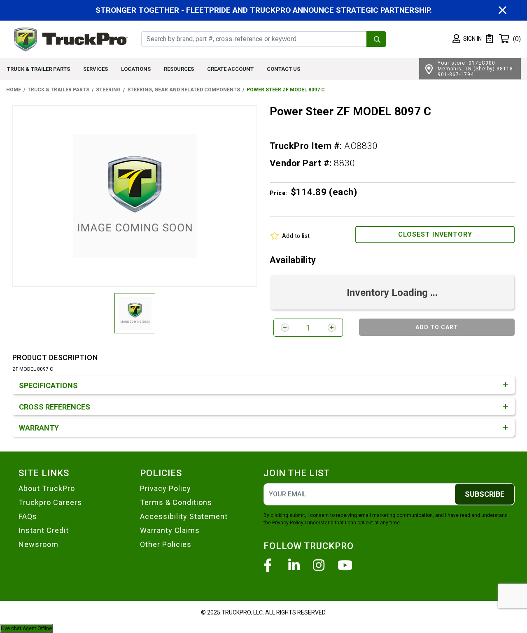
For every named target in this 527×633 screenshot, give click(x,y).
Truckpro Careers (50, 502)
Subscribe (484, 494)
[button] (467, 39)
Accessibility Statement (184, 516)
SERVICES (95, 69)
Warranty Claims (170, 530)
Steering (108, 90)
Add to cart (436, 327)
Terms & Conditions (176, 502)
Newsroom (38, 544)
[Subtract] (285, 327)
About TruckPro (47, 488)
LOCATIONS (136, 69)
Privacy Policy (165, 488)
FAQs (28, 516)
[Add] (332, 327)
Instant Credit (44, 530)
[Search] (376, 39)
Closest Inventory (435, 234)
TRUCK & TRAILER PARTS (38, 69)
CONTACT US (283, 69)
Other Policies (165, 544)
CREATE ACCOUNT (230, 69)
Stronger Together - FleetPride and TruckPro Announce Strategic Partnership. (264, 10)
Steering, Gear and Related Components (183, 90)
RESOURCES (179, 69)
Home (13, 90)
